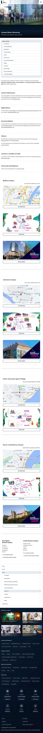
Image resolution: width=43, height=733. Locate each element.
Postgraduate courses (26, 643)
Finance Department (5, 681)
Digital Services (24, 678)
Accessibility (25, 718)
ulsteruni (21, 711)
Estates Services (12, 660)
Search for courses (5, 643)
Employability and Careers (34, 678)
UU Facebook (21, 699)
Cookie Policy (25, 721)
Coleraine (8, 654)
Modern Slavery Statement (28, 724)
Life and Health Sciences (7, 634)
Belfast (3, 654)
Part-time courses (35, 643)
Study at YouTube (35, 696)
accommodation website (6, 125)
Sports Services (29, 657)
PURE (29, 646)
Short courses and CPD (6, 646)
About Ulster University (6, 667)
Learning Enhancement (25, 681)
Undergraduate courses (15, 643)
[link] (11, 617)
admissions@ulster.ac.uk (13, 112)
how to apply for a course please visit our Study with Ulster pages (24, 110)
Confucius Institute (16, 678)
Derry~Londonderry (16, 654)
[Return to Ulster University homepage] (3, 2)
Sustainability (13, 684)
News (8, 670)
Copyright (4, 721)
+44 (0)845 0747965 (8, 554)
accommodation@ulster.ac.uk (7, 127)
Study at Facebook (21, 696)
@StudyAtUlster (7, 696)
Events (12, 670)
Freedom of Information (6, 724)
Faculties (3, 670)
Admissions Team (16, 99)
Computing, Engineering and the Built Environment (28, 622)
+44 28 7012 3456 (20, 168)
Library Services (4, 660)
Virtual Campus (14, 261)
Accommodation (21, 657)
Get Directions (14, 206)
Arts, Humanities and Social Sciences (9, 621)
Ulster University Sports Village (28, 654)
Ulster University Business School (29, 634)
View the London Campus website (31, 555)
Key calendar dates (33, 667)
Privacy (3, 718)
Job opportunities (24, 667)
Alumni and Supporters (6, 678)
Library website (15, 140)
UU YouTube (35, 699)
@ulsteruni (35, 711)
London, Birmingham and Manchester (9, 657)
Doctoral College (22, 646)
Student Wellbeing (5, 684)
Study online (15, 646)
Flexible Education (15, 681)
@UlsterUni (7, 699)
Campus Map (13, 234)
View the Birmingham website (9, 557)
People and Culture (35, 681)
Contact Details (16, 667)
